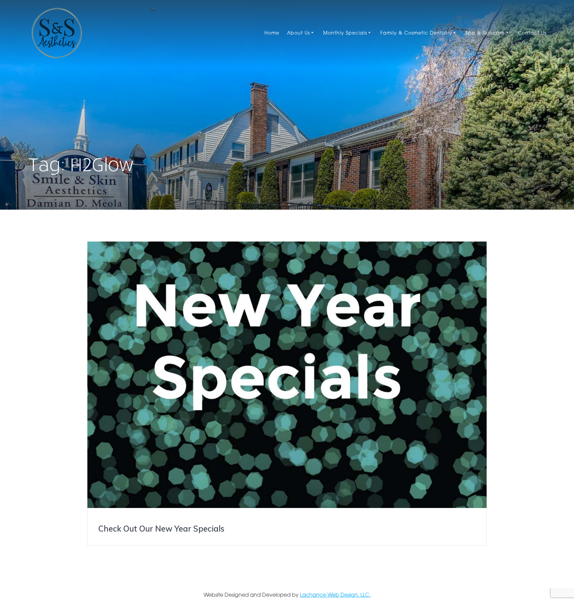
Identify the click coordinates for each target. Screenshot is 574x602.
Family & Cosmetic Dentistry (416, 33)
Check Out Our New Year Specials (161, 529)
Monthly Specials (345, 33)
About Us (298, 33)
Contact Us (532, 33)
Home (271, 33)
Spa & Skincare (485, 33)
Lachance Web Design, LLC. (335, 595)
